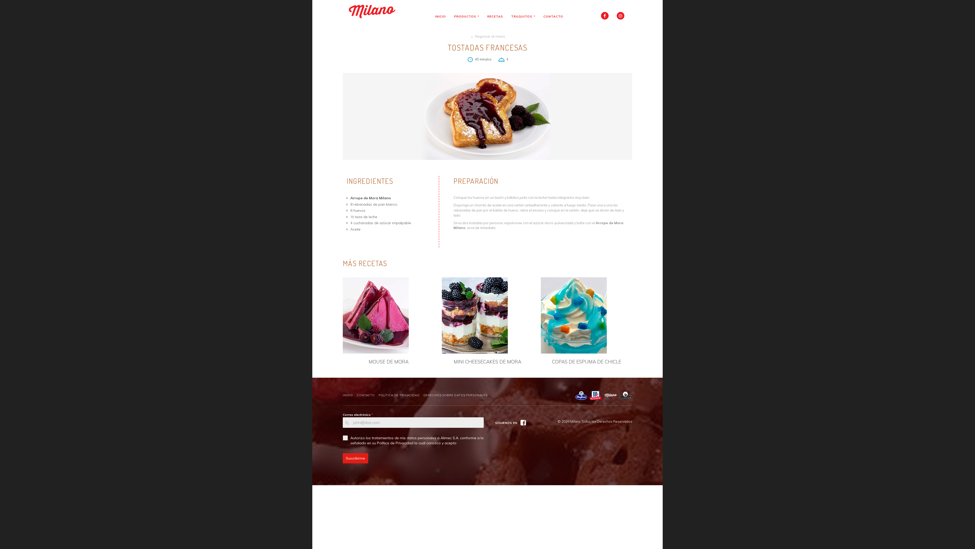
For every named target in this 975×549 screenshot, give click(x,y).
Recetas (495, 16)
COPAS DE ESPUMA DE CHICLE (586, 362)
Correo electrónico (358, 415)
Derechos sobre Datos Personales (456, 395)
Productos (465, 16)
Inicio (440, 16)
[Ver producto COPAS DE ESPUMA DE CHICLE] (586, 315)
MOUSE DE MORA (389, 362)
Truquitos (522, 16)
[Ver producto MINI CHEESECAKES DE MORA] (487, 315)
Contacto (553, 16)
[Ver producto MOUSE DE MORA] (388, 315)
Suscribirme (355, 458)
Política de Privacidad (399, 395)
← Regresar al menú (487, 36)
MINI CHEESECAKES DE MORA (487, 362)
